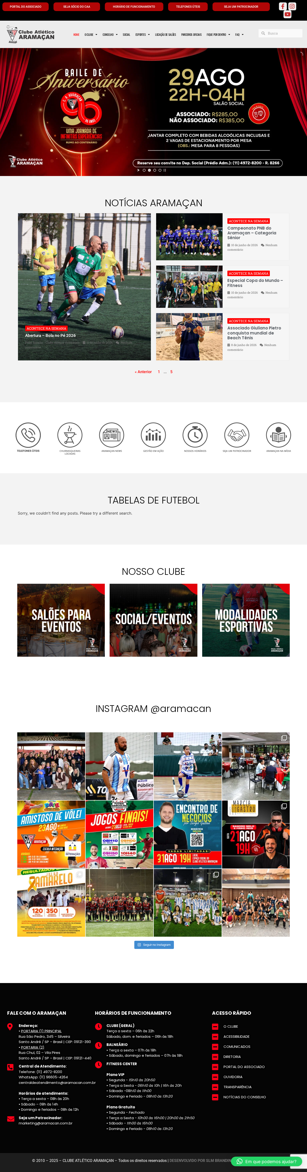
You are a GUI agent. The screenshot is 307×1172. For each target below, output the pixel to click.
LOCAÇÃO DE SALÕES (165, 34)
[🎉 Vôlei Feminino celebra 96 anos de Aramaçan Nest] (51, 766)
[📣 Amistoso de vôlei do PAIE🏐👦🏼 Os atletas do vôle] (51, 834)
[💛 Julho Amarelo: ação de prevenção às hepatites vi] (51, 903)
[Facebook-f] (283, 6)
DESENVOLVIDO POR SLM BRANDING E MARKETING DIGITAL (222, 1160)
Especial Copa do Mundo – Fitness (255, 283)
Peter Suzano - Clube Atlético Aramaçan (52, 342)
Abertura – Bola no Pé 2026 (50, 335)
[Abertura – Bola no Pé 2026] (84, 286)
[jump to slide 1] (144, 170)
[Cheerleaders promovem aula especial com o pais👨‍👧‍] (256, 903)
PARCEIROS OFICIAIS (191, 34)
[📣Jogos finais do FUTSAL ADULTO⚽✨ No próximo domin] (120, 834)
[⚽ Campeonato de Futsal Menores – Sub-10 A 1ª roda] (188, 766)
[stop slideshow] (165, 170)
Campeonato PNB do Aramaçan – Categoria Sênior (251, 233)
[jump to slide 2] (149, 170)
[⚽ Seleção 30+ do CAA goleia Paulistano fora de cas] (120, 903)
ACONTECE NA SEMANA (46, 328)
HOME (76, 34)
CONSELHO (108, 34)
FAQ (237, 34)
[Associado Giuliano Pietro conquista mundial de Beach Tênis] (189, 336)
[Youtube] (287, 14)
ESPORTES (141, 34)
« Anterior (143, 372)
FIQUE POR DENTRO (216, 34)
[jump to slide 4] (160, 170)
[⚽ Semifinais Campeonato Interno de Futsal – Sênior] (120, 766)
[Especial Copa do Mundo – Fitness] (189, 287)
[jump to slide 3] (154, 170)
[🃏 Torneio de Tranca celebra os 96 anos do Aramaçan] (256, 766)
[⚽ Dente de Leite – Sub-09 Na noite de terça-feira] (188, 903)
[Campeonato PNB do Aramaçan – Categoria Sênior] (189, 237)
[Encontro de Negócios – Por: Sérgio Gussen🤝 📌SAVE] (188, 834)
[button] (266, 1161)
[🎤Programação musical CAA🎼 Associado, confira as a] (256, 834)
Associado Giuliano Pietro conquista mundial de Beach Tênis (254, 333)
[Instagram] (292, 6)
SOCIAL (126, 34)
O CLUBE (89, 34)
